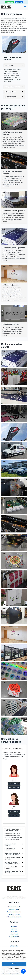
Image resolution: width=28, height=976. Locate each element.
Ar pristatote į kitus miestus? (10, 844)
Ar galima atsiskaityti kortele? (11, 867)
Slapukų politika (3, 972)
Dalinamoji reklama (10, 92)
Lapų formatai (14, 931)
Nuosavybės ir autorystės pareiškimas (20, 972)
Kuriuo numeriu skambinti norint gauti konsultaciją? (12, 853)
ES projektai (14, 934)
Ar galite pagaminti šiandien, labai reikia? (13, 872)
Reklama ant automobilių (14, 917)
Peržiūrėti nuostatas (14, 968)
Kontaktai (14, 926)
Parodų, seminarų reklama (12, 87)
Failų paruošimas (14, 936)
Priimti (14, 964)
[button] (14, 65)
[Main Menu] (25, 7)
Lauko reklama (9, 65)
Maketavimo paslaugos (14, 912)
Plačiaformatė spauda (14, 907)
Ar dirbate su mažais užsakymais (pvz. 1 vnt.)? (12, 863)
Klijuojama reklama (10, 96)
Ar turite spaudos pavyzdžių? (10, 849)
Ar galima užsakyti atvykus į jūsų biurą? (13, 858)
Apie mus (14, 929)
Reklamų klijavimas (14, 914)
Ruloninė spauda (14, 909)
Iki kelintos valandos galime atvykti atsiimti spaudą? (13, 829)
